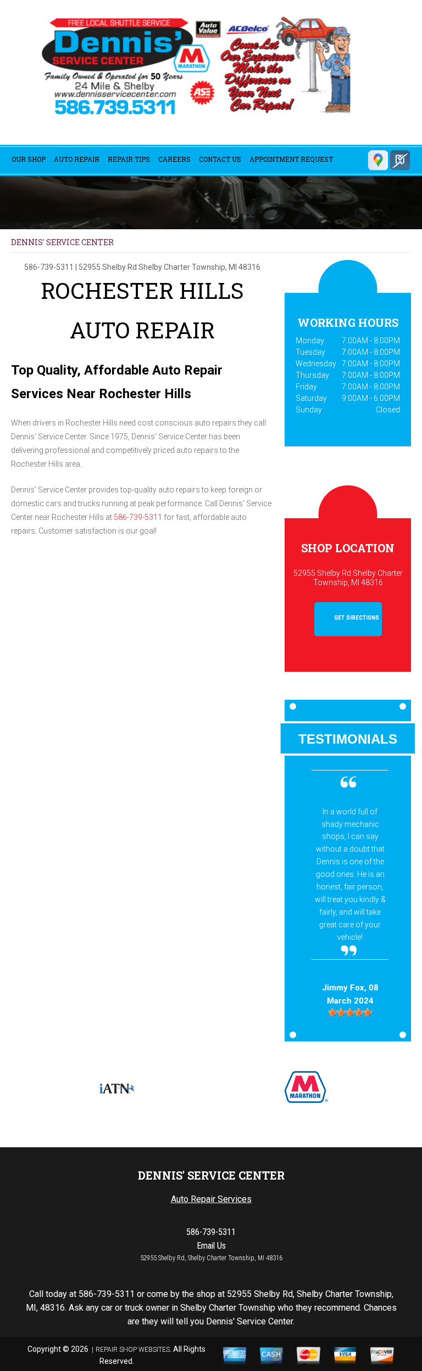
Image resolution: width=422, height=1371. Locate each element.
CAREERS (174, 159)
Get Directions (355, 617)
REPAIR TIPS (129, 159)
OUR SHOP (29, 159)
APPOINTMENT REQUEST (291, 159)
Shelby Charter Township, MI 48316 (199, 267)
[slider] (348, 1012)
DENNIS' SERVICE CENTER (62, 242)
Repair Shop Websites (133, 1349)
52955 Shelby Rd (108, 267)
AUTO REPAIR (76, 159)
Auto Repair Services (211, 1199)
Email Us (211, 1245)
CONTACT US (220, 159)
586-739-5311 (49, 267)
